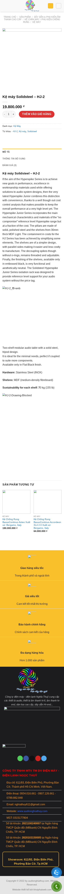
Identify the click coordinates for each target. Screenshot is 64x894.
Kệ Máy (36, 22)
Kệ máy (22, 131)
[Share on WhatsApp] (5, 139)
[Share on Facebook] (11, 139)
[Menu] (4, 6)
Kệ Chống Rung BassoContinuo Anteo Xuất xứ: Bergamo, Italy (16, 522)
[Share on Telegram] (29, 139)
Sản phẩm (25, 17)
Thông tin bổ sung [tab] (13, 158)
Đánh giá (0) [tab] (9, 165)
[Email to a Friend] (17, 139)
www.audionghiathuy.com (32, 811)
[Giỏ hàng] (50, 6)
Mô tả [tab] (6, 152)
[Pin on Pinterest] (23, 139)
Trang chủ (10, 17)
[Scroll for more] (32, 868)
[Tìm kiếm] (58, 5)
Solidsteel (32, 131)
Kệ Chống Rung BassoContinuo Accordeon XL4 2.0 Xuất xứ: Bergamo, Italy (47, 523)
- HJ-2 (15, 131)
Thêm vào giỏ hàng (36, 114)
